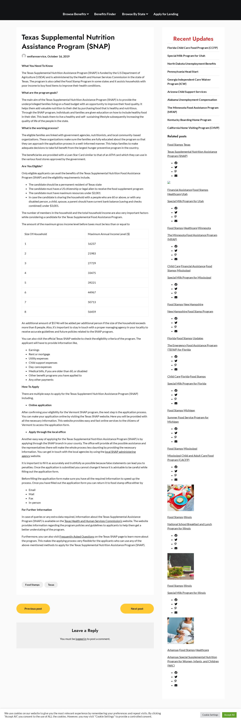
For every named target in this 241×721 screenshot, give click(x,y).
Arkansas (173, 650)
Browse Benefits (74, 14)
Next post (137, 608)
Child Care (173, 266)
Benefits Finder (105, 14)
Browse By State (133, 14)
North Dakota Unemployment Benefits (191, 63)
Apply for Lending (165, 14)
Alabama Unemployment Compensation (192, 99)
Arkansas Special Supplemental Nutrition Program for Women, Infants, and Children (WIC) (193, 661)
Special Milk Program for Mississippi (189, 277)
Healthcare (174, 194)
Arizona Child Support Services (187, 91)
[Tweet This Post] (196, 167)
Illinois (188, 517)
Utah (184, 194)
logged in (81, 638)
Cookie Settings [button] (210, 714)
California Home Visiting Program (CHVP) (193, 127)
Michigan (189, 410)
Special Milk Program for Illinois (186, 592)
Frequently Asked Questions (76, 536)
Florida (171, 338)
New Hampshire (193, 304)
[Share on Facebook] (196, 163)
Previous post (33, 608)
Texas (51, 584)
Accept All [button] (229, 714)
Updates (198, 338)
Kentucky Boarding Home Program (189, 119)
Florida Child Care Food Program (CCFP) (192, 47)
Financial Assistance (179, 189)
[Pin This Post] (196, 171)
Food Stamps (32, 584)
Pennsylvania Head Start (182, 71)
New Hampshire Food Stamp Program (190, 311)
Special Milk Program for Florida (186, 383)
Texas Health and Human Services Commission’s (93, 521)
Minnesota (204, 228)
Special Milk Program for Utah (186, 55)
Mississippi (184, 270)
